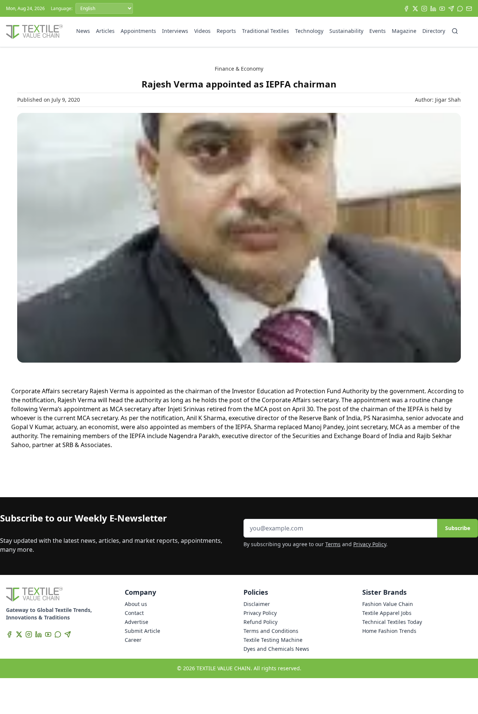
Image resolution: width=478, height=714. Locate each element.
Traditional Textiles (265, 30)
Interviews (175, 30)
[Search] (455, 31)
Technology (309, 30)
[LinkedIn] (433, 9)
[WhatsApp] (460, 9)
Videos (202, 30)
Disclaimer (256, 603)
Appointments (138, 30)
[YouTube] (442, 9)
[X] (415, 9)
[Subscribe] (469, 9)
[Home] (34, 31)
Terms (333, 544)
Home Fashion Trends (389, 630)
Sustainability (346, 30)
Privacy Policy (369, 544)
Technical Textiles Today (392, 621)
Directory (433, 30)
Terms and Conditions (270, 630)
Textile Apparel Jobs (387, 612)
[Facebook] (406, 9)
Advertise (136, 621)
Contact (134, 612)
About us (136, 603)
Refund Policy (260, 621)
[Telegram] (451, 9)
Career (133, 639)
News (83, 30)
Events (377, 30)
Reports (226, 30)
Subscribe (457, 528)
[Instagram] (424, 9)
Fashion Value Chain (387, 603)
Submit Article (142, 630)
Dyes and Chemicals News (276, 648)
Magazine (404, 30)
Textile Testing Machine (272, 639)
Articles (105, 30)
